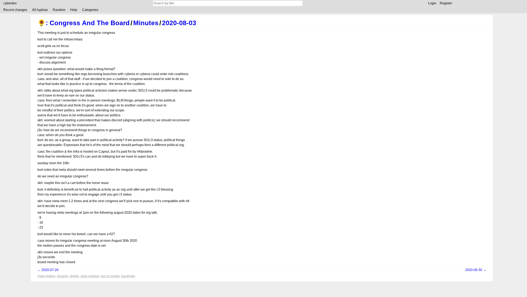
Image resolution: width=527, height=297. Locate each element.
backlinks (128, 276)
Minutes (146, 23)
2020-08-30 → (475, 270)
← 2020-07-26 (47, 270)
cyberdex (10, 3)
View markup (89, 276)
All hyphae (40, 10)
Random (59, 10)
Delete (74, 276)
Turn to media (110, 276)
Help (73, 10)
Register (446, 3)
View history (46, 276)
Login (432, 3)
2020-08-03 (179, 23)
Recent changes (15, 10)
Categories (90, 10)
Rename (62, 276)
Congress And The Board (90, 23)
